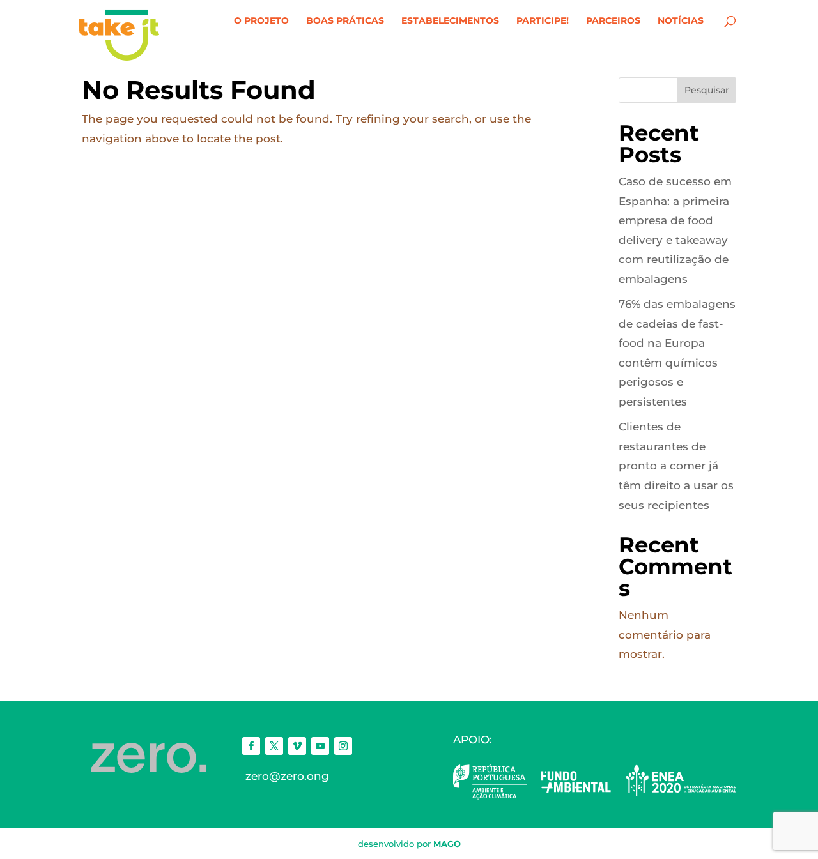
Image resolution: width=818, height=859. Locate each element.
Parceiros (613, 21)
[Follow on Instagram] (343, 746)
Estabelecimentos (450, 21)
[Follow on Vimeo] (297, 746)
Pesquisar (706, 90)
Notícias (681, 21)
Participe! (542, 21)
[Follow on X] (274, 746)
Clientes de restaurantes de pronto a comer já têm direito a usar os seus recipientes (676, 465)
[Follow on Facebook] (251, 746)
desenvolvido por (409, 844)
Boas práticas (345, 21)
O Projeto (261, 21)
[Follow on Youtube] (320, 746)
